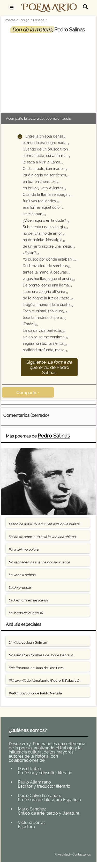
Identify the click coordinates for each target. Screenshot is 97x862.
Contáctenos (81, 854)
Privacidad (62, 854)
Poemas (41, 842)
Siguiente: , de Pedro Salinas (49, 367)
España (38, 20)
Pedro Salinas (54, 436)
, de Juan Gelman (28, 642)
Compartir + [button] (28, 392)
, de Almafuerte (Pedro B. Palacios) (44, 681)
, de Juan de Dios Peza (36, 668)
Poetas (10, 20)
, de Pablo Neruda (35, 693)
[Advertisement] (48, 71)
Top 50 (24, 20)
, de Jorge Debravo (41, 655)
